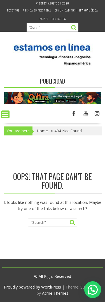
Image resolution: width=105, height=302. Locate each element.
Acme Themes (55, 293)
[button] (92, 289)
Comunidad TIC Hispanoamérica (76, 10)
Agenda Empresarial (37, 10)
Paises (43, 19)
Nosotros (13, 10)
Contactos (59, 19)
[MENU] (5, 114)
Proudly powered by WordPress (32, 287)
